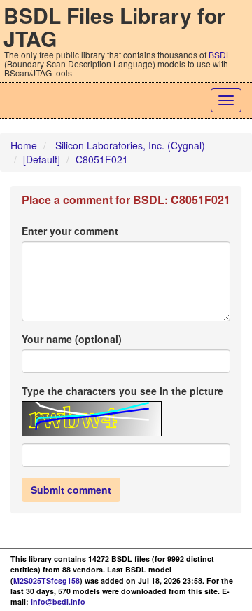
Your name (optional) (72, 339)
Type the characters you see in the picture (122, 391)
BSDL (220, 54)
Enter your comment (70, 231)
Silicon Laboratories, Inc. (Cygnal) (130, 145)
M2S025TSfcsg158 (46, 580)
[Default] (41, 159)
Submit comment (71, 490)
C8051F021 (102, 159)
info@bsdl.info (58, 601)
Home (23, 145)
